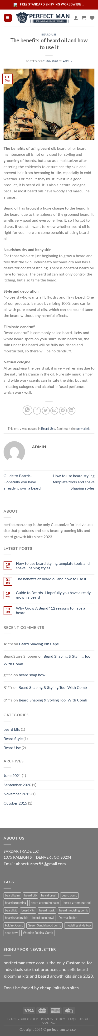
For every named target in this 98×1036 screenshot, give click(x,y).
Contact (49, 1022)
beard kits (12, 729)
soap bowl (11, 932)
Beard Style (13, 739)
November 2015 (17, 794)
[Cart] (84, 18)
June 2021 (12, 776)
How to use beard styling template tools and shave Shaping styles (73, 482)
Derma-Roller (68, 917)
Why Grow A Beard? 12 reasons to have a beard (50, 610)
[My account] (76, 18)
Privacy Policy (53, 1019)
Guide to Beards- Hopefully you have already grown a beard (22, 482)
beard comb (69, 895)
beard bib (30, 895)
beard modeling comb (73, 910)
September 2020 (17, 785)
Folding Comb (14, 925)
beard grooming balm (45, 902)
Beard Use (49, 34)
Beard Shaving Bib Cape (39, 644)
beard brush (49, 895)
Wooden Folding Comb (38, 932)
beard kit (11, 910)
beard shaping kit (16, 917)
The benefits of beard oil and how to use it (51, 579)
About (84, 1019)
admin (67, 61)
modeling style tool (78, 925)
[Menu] (8, 18)
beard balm (12, 895)
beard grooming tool (77, 902)
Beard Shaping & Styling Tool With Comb (53, 688)
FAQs (72, 1019)
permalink (83, 428)
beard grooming (15, 902)
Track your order (22, 1019)
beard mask (47, 910)
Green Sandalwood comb (44, 925)
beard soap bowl (32, 675)
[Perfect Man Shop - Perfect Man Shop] (43, 17)
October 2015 (15, 803)
